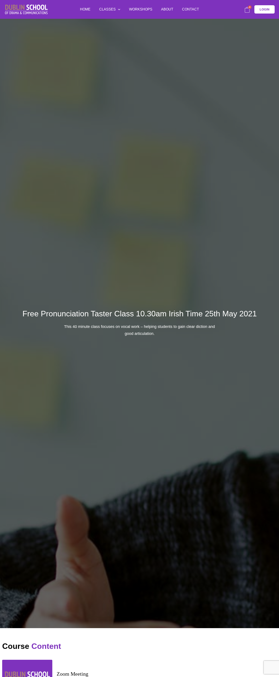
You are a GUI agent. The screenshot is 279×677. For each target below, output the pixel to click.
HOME (85, 9)
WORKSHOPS (140, 9)
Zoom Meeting (72, 674)
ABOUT (167, 9)
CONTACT (190, 9)
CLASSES (107, 9)
